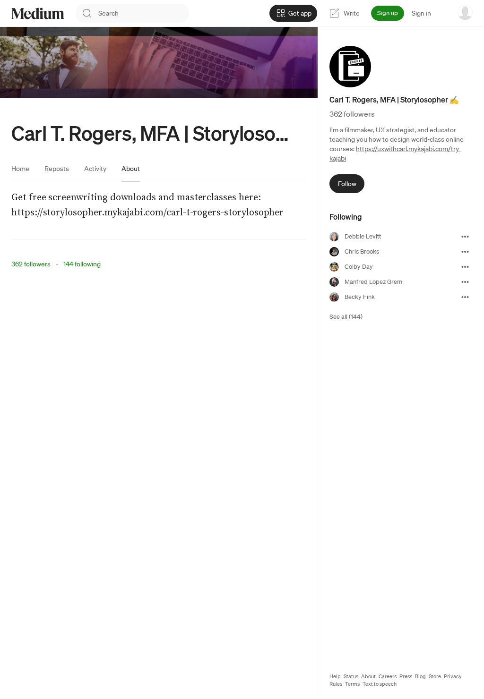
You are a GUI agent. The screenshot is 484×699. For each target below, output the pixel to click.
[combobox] (143, 13)
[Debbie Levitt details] (465, 236)
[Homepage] (37, 13)
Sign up (387, 13)
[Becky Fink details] (465, 297)
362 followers (31, 264)
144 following (82, 264)
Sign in (421, 13)
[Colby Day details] (465, 266)
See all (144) (346, 317)
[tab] (20, 168)
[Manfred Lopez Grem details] (465, 282)
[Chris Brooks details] (465, 251)
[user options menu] (465, 12)
